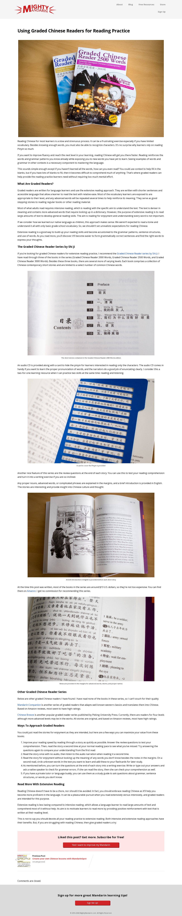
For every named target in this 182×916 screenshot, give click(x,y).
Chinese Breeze (25, 714)
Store (163, 4)
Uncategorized (38, 861)
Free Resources (146, 4)
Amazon (31, 591)
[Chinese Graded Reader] (91, 88)
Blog (130, 4)
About (119, 4)
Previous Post (59, 857)
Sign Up (162, 11)
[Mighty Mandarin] (35, 17)
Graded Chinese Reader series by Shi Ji (137, 253)
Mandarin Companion (29, 704)
